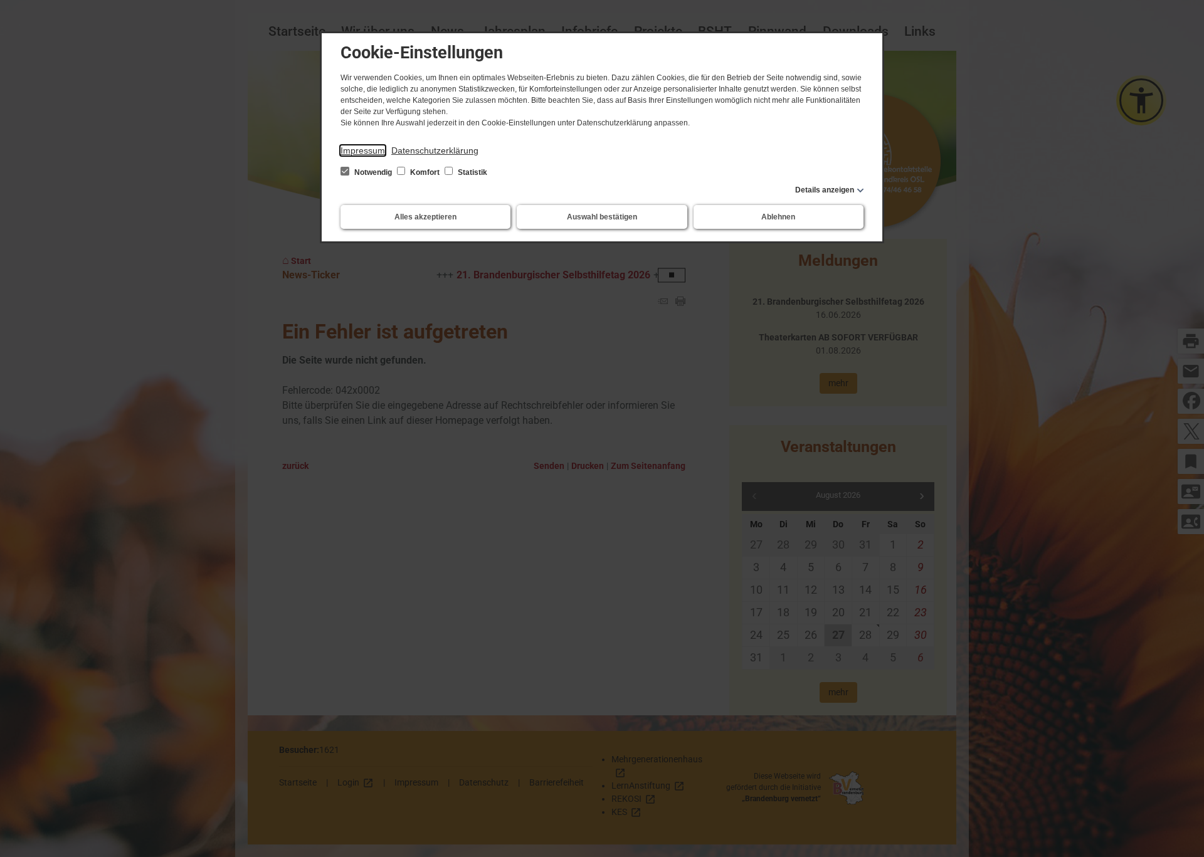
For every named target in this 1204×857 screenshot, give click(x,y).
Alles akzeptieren (425, 217)
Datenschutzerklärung (434, 150)
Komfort (424, 172)
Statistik (471, 172)
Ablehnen (778, 217)
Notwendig (373, 172)
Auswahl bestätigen (602, 217)
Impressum (363, 150)
